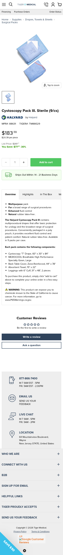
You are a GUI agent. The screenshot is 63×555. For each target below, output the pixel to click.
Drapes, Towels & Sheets (38, 19)
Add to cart (46, 162)
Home (5, 19)
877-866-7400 (46, 4)
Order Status (55, 12)
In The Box (46, 194)
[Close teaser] (24, 550)
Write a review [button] (31, 337)
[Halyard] (12, 117)
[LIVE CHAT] (31, 418)
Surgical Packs (10, 22)
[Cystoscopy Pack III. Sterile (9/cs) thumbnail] (8, 97)
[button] (12, 543)
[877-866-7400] (31, 382)
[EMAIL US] (31, 400)
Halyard (33, 117)
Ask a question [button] (31, 345)
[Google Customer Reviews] (31, 538)
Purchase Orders (22, 12)
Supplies (17, 19)
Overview (10, 194)
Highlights (28, 194)
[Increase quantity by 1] (24, 162)
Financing (6, 12)
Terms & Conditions (40, 531)
